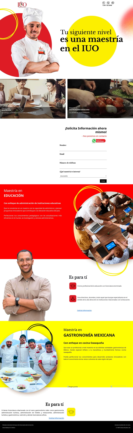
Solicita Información (84, 310)
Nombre (63, 145)
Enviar (103, 181)
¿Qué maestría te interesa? (70, 172)
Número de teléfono (68, 163)
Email (62, 154)
